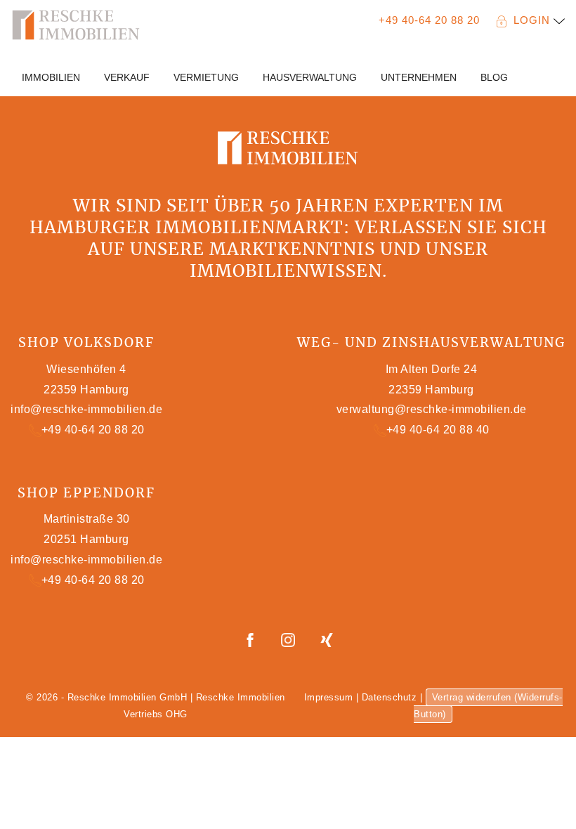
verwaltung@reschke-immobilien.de (431, 409)
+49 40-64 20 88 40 (438, 430)
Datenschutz (389, 697)
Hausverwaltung (310, 77)
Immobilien (51, 77)
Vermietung (206, 77)
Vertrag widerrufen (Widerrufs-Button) (488, 705)
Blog (494, 77)
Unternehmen (419, 77)
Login (533, 20)
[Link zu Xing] (326, 639)
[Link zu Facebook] (252, 639)
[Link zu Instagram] (289, 639)
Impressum (328, 697)
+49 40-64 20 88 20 (429, 20)
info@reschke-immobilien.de (86, 409)
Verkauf (127, 77)
